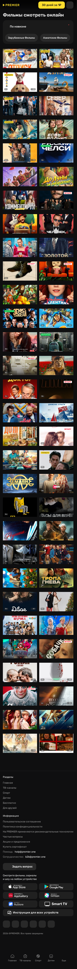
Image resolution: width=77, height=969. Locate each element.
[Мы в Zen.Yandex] (33, 924)
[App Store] (20, 886)
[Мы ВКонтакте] (15, 924)
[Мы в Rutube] (42, 924)
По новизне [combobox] (18, 26)
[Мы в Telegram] (6, 924)
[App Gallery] (20, 895)
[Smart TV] (56, 904)
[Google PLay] (56, 886)
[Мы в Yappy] (51, 924)
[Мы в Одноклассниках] (24, 924)
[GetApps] (56, 895)
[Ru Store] (20, 904)
